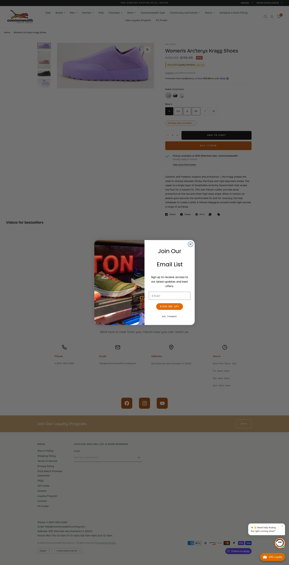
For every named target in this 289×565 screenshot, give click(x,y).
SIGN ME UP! (169, 306)
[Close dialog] (190, 244)
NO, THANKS (169, 316)
